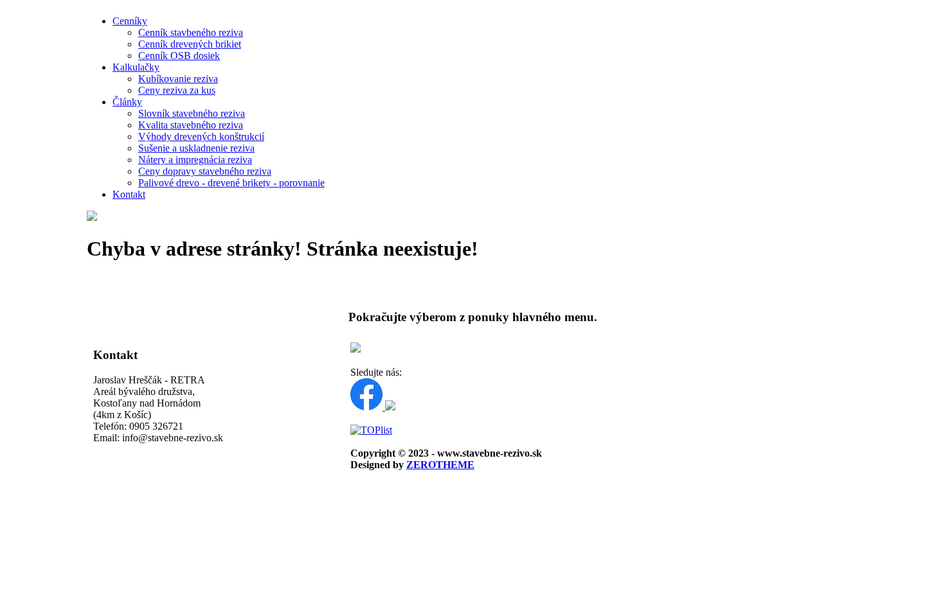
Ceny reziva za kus (176, 90)
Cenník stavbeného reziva (190, 32)
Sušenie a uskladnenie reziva (196, 148)
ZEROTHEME (440, 464)
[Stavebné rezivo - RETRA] (92, 217)
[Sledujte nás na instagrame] (390, 406)
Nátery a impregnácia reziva (195, 159)
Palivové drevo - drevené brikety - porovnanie (231, 182)
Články (127, 101)
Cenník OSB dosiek (179, 55)
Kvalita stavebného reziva (190, 124)
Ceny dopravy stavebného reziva (204, 171)
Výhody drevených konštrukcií (201, 136)
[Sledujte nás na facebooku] (367, 406)
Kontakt (129, 194)
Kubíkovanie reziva (178, 78)
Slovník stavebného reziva (191, 113)
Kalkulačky (136, 67)
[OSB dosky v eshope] (355, 349)
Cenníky (130, 20)
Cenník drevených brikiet (189, 44)
